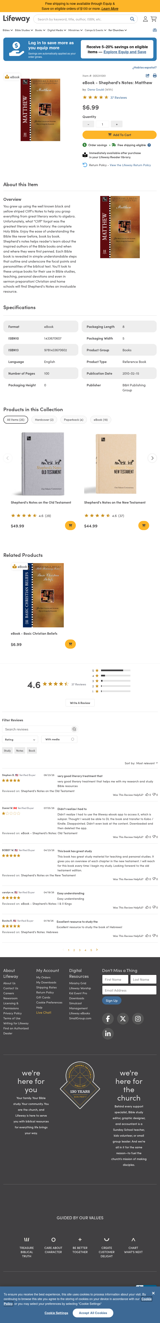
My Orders (43, 977)
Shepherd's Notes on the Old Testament (41, 502)
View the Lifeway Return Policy (130, 165)
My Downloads (46, 982)
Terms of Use (11, 1018)
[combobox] (85, 19)
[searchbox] (36, 729)
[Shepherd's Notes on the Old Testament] (43, 463)
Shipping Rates (46, 987)
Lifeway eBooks (79, 1013)
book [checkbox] (32, 750)
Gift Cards (43, 997)
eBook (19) (101, 419)
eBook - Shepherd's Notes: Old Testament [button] (49, 832)
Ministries (73, 30)
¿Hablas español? (144, 67)
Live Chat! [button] (43, 1012)
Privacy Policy (12, 1013)
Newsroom (10, 998)
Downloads (76, 998)
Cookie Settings (56, 1313)
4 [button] (85, 950)
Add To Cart (122, 134)
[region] (80, 1304)
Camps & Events (94, 30)
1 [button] (68, 950)
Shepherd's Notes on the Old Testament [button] (48, 790)
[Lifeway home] (16, 19)
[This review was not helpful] (154, 794)
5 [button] (91, 950)
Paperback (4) (73, 419)
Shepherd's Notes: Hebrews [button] (39, 931)
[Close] (153, 1293)
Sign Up (112, 1000)
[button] (112, 671)
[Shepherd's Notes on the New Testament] (116, 463)
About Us (9, 983)
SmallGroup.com (80, 1018)
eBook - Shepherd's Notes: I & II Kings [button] (46, 903)
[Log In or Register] (145, 19)
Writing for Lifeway (16, 1023)
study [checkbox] (7, 750)
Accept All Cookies (93, 1313)
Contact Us (10, 988)
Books (38, 30)
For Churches (116, 30)
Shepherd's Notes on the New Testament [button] (48, 875)
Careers (8, 993)
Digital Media (55, 30)
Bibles (6, 30)
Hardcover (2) (44, 419)
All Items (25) (15, 419)
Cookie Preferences (49, 1002)
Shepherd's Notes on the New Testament (115, 502)
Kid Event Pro (78, 993)
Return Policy (45, 992)
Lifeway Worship (80, 988)
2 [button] (74, 950)
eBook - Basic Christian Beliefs (34, 633)
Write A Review (80, 703)
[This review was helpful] (147, 794)
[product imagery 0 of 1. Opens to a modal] (40, 110)
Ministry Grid (77, 983)
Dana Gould (96, 89)
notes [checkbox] (19, 750)
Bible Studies (22, 30)
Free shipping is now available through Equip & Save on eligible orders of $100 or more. (80, 6)
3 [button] (79, 950)
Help (39, 1007)
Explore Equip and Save (125, 51)
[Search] (131, 19)
